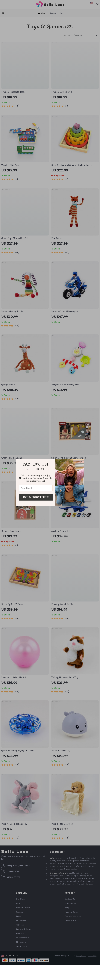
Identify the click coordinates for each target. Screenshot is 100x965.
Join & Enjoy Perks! (36, 497)
